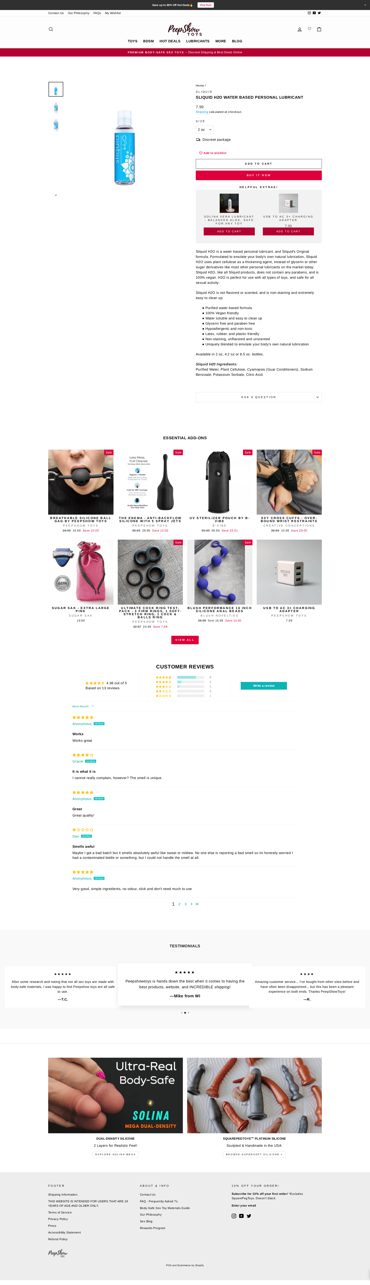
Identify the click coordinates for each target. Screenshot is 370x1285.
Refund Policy (58, 1239)
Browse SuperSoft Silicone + (254, 1154)
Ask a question (258, 397)
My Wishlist (113, 13)
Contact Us (56, 13)
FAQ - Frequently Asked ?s (159, 1201)
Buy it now (259, 175)
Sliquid (204, 91)
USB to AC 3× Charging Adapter (288, 218)
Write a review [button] (264, 685)
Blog (237, 41)
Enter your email (244, 1205)
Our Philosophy (79, 13)
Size (200, 121)
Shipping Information (62, 1194)
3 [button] (186, 904)
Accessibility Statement (64, 1232)
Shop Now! (206, 5)
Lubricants (198, 41)
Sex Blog (146, 1221)
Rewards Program (153, 1228)
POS (168, 1265)
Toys (133, 41)
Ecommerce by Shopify (190, 1265)
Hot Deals (170, 41)
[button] (164, 677)
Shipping (202, 111)
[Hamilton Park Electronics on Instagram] (234, 1216)
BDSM (148, 41)
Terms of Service (60, 1212)
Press (52, 1225)
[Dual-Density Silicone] (115, 1095)
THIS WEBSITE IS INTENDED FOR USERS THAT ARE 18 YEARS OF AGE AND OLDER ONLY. (88, 1203)
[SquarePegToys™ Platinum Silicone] (254, 1095)
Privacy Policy (58, 1219)
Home (200, 85)
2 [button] (179, 904)
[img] (82, 717)
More (220, 41)
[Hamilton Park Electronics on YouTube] (241, 1216)
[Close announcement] (365, 5)
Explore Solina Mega (115, 1154)
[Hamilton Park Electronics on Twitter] (249, 1216)
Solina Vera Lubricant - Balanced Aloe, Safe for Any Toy (229, 220)
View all (185, 639)
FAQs (97, 13)
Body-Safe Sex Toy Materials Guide (165, 1208)
